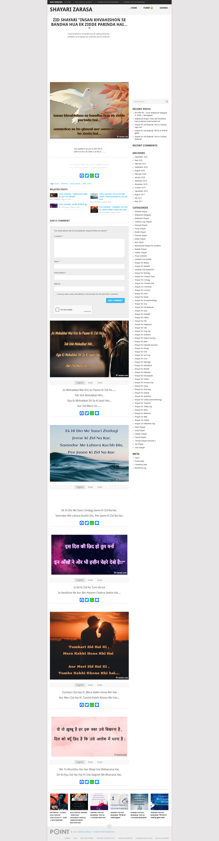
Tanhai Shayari (140, 437)
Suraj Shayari (140, 430)
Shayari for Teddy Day (143, 406)
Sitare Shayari (140, 427)
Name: (57, 261)
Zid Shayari (139, 444)
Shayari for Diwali (141, 297)
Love (75, 838)
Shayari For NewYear (143, 372)
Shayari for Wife (141, 417)
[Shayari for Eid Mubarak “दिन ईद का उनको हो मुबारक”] (119, 802)
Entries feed (139, 461)
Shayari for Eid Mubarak (144, 307)
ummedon (64, 184)
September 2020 (141, 167)
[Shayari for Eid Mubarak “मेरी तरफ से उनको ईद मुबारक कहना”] (159, 802)
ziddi (84, 184)
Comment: (58, 236)
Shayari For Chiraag (142, 280)
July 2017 (138, 198)
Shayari (164, 8)
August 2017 (140, 194)
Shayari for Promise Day (144, 383)
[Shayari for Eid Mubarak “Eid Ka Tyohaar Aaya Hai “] (99, 802)
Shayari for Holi (141, 328)
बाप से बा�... (68, 2)
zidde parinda (75, 184)
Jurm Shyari (139, 242)
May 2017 (139, 201)
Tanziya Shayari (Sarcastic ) (145, 441)
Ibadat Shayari (140, 232)
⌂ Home (133, 8)
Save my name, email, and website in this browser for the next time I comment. (87, 294)
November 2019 (141, 184)
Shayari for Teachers (143, 403)
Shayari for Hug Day (143, 331)
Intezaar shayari (141, 235)
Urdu (99, 382)
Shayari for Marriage (143, 362)
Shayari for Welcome (143, 413)
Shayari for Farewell (142, 314)
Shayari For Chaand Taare (145, 276)
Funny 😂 (148, 8)
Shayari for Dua (141, 304)
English (80, 382)
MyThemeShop (108, 832)
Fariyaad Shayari (141, 225)
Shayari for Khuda (142, 348)
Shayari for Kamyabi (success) (146, 345)
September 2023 (141, 157)
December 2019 (141, 181)
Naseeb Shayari (141, 249)
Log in (137, 458)
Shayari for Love (141, 359)
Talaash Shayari (141, 434)
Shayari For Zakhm (142, 420)
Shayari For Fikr (141, 321)
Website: (57, 284)
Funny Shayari (140, 229)
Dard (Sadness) (125, 838)
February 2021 (140, 164)
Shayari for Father (142, 318)
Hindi (90, 382)
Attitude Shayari (141, 211)
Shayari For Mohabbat (143, 365)
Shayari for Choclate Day (144, 283)
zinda (89, 184)
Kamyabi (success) (144, 838)
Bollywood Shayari (142, 218)
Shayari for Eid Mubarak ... (108, 2)
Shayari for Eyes (141, 311)
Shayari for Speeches (143, 396)
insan (57, 184)
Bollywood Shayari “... (84, 2)
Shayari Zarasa (71, 9)
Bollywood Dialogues (143, 215)
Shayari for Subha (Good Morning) (148, 400)
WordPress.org (140, 468)
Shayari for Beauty (142, 263)
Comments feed (141, 465)
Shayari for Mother (142, 369)
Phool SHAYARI (141, 256)
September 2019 (141, 191)
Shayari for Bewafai (142, 266)
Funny (67, 838)
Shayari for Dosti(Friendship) (146, 300)
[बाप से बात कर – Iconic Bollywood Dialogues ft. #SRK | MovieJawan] (59, 802)
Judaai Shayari (140, 239)
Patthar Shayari (141, 253)
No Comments (55, 199)
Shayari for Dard (141, 294)
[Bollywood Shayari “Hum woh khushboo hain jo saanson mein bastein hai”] (79, 802)
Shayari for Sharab (142, 393)
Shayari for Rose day (143, 389)
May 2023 (139, 160)
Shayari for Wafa (141, 410)
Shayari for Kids (141, 352)
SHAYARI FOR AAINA (143, 259)
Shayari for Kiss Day (142, 355)
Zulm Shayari (140, 448)
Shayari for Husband (143, 335)
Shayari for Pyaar (141, 386)
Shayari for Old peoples (144, 376)
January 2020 (140, 177)
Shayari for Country (142, 290)
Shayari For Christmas (143, 287)
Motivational (86, 838)
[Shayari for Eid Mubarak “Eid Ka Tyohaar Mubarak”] (139, 802)
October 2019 (140, 188)
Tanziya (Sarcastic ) (106, 838)
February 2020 (140, 174)
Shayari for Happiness (143, 324)
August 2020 (140, 171)
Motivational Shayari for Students (148, 246)
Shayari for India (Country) (145, 338)
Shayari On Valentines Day (145, 424)
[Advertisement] (89, 59)
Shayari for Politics (142, 379)
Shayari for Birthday (142, 273)
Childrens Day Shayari (143, 222)
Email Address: (60, 272)
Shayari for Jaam (141, 341)
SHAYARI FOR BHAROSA (144, 270)
